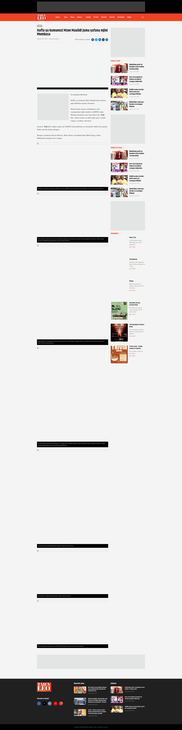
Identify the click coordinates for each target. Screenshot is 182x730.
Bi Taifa (96, 17)
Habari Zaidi (115, 61)
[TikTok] (50, 703)
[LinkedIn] (99, 39)
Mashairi (104, 17)
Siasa (65, 17)
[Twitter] (44, 703)
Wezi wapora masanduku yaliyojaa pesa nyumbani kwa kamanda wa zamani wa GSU (97, 689)
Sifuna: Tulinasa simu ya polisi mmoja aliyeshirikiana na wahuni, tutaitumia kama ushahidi (97, 711)
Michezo (112, 17)
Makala (79, 17)
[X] (96, 39)
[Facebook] (92, 39)
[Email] (103, 39)
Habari (58, 17)
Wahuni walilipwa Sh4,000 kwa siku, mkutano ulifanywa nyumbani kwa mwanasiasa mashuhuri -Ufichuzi (97, 700)
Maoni (72, 17)
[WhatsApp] (106, 39)
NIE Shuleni (121, 17)
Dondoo (88, 17)
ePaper (129, 17)
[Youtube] (55, 703)
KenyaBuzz (115, 233)
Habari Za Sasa (116, 147)
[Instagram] (61, 703)
